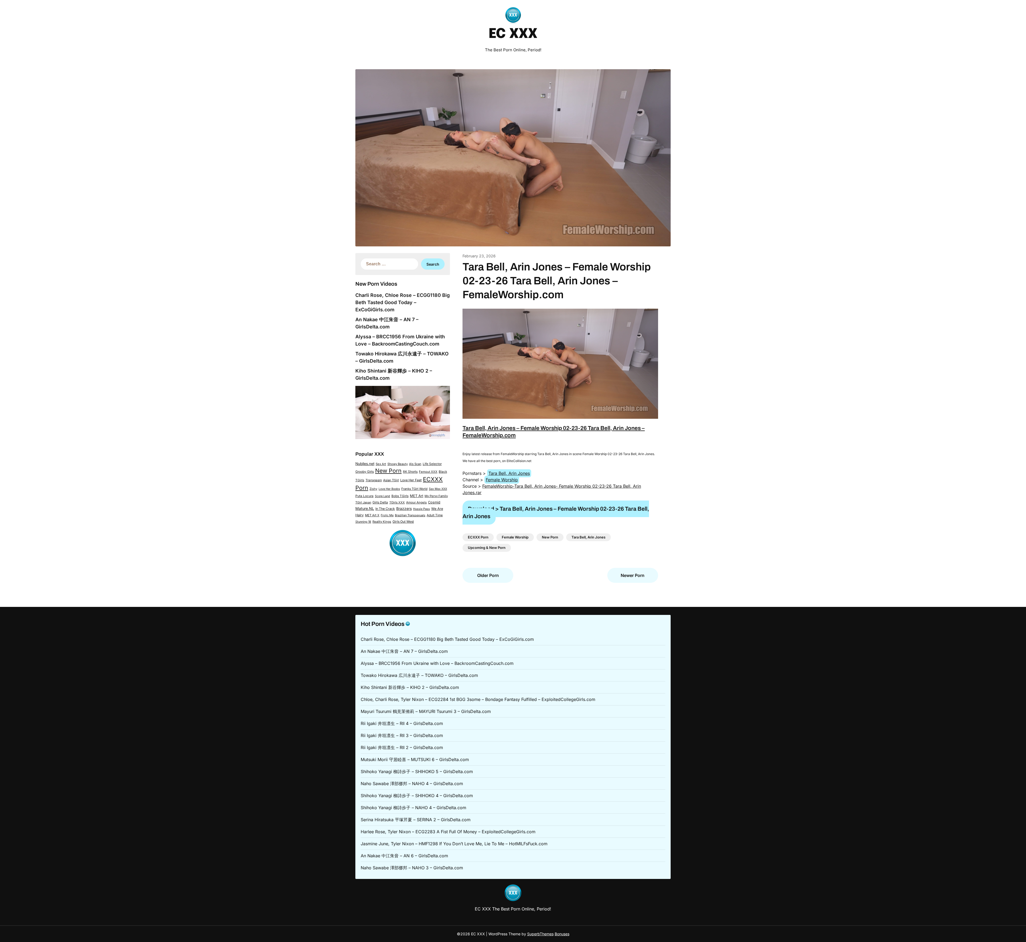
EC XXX (513, 34)
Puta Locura (364, 496)
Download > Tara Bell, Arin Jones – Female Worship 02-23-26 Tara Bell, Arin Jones (556, 512)
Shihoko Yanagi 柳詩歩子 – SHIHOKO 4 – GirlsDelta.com (417, 795)
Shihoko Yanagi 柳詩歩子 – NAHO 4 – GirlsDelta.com (413, 807)
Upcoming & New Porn (487, 547)
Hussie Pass (421, 509)
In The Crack (385, 509)
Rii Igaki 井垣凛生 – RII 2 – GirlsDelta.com (402, 747)
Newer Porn (632, 575)
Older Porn (488, 575)
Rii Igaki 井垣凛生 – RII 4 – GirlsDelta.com (402, 723)
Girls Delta (380, 502)
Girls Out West (403, 522)
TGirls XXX (397, 502)
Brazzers (404, 508)
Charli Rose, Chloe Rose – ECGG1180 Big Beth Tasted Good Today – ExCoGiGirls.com (402, 302)
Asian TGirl (391, 480)
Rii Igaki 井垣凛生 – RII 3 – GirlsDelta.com (402, 735)
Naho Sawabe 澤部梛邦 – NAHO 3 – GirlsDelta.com (412, 867)
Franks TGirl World (414, 489)
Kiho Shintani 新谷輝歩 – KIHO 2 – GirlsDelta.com (410, 687)
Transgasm (374, 480)
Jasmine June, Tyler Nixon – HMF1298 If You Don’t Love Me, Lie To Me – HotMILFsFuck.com (454, 843)
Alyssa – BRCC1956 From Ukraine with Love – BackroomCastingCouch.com (437, 663)
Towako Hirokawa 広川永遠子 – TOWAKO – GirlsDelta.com (419, 675)
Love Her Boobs (389, 489)
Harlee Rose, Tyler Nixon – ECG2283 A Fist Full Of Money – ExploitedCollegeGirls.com (448, 831)
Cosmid (434, 502)
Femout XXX (428, 472)
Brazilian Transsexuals (410, 515)
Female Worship (502, 479)
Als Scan (415, 464)
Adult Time (435, 515)
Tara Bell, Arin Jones (509, 473)
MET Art (416, 496)
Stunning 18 (363, 522)
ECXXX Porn (478, 537)
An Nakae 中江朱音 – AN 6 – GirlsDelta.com (404, 855)
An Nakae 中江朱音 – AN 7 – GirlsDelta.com (404, 651)
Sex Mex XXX (438, 489)
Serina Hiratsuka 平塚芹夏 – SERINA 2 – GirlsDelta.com (416, 819)
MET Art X (372, 515)
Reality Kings (381, 522)
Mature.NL (364, 508)
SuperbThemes (540, 934)
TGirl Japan (363, 502)
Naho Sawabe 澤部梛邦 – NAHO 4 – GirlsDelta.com (412, 783)
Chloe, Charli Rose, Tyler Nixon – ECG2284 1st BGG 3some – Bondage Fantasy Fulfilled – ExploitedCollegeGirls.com (478, 699)
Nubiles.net (364, 464)
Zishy (373, 489)
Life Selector (432, 464)
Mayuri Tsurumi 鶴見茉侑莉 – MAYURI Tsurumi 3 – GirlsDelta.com (426, 711)
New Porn (388, 470)
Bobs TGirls (400, 496)
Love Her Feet (411, 480)
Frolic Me (387, 515)
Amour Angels (416, 502)
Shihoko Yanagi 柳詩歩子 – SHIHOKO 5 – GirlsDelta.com (417, 771)
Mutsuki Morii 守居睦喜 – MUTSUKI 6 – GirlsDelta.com (415, 759)
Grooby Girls (364, 472)
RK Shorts (410, 472)
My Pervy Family (436, 496)
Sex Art (381, 464)
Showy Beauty (397, 464)
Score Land (382, 496)
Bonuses (562, 934)
